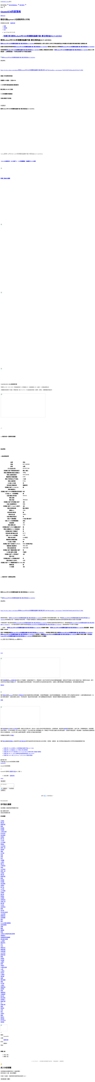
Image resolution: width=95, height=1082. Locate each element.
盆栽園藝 (3, 917)
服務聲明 (62, 1061)
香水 (2, 1011)
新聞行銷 (3, 1004)
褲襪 (2, 978)
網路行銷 (3, 1001)
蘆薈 (2, 1006)
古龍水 (2, 1013)
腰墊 (2, 928)
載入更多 (3, 781)
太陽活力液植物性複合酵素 (8, 933)
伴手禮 (2, 853)
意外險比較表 (4, 912)
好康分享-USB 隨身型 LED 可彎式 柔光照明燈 (16, 750)
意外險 (2, 910)
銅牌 (2, 963)
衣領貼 (2, 821)
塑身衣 (2, 685)
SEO (2, 944)
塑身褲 (2, 1019)
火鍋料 (2, 862)
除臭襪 (5, 680)
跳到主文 (3, 15)
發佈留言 (3, 790)
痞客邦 (11, 771)
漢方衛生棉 (23, 741)
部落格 (5, 28)
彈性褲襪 (3, 980)
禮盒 (12, 735)
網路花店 (3, 947)
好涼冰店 (3, 833)
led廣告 (2, 971)
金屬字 (2, 965)
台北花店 (3, 953)
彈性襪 (2, 976)
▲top (2, 778)
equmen (11, 695)
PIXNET (36, 1061)
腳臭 (2, 826)
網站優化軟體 (4, 939)
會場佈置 (3, 951)
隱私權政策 (55, 1061)
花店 (2, 946)
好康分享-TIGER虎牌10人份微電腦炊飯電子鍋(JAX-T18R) (19, 748)
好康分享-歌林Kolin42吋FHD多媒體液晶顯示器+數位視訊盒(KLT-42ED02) (33, 36)
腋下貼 (2, 838)
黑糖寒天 (3, 935)
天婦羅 (2, 860)
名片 (5, 29)
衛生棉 (5, 741)
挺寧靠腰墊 (4, 924)
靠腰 (2, 926)
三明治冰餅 (4, 831)
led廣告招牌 (4, 967)
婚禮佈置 (3, 949)
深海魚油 (3, 907)
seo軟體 (3, 941)
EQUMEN (3, 1020)
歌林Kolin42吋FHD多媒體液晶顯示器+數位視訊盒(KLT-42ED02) (25, 617)
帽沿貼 (2, 822)
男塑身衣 (21, 695)
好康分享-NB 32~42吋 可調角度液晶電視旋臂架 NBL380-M (19, 753)
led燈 (2, 969)
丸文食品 (15, 728)
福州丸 (2, 864)
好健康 (2, 898)
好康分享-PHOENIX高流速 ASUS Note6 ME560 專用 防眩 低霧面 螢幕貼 (22, 751)
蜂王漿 (2, 903)
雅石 (2, 919)
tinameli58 (3, 763)
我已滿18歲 (3, 1079)
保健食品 (3, 899)
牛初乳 (2, 905)
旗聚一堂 (3, 847)
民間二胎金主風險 (5, 178)
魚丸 (2, 858)
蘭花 (2, 921)
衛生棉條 (3, 997)
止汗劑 (2, 840)
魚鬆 (2, 700)
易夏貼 (2, 837)
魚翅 (2, 867)
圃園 (2, 1015)
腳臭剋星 (13, 680)
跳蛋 (2, 990)
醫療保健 (12, 23)
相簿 (5, 26)
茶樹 (2, 1010)
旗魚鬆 (65, 728)
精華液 (2, 1008)
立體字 (2, 962)
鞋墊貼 (2, 844)
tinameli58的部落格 (11, 11)
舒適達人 (11, 741)
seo (1, 1002)
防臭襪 (2, 829)
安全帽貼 (3, 835)
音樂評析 (12, 775)
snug (2, 653)
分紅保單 (3, 914)
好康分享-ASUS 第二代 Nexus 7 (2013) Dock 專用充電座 (18, 755)
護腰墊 (2, 930)
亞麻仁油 (3, 901)
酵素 (2, 908)
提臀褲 (2, 1022)
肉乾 (2, 856)
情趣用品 (3, 987)
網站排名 (3, 942)
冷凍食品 (3, 865)
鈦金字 (2, 972)
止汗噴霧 (3, 842)
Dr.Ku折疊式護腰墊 (6, 923)
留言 (15, 771)
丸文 (9, 728)
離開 (9, 1079)
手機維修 (3, 994)
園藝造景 (3, 915)
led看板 (2, 974)
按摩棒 (2, 989)
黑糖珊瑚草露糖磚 (5, 937)
